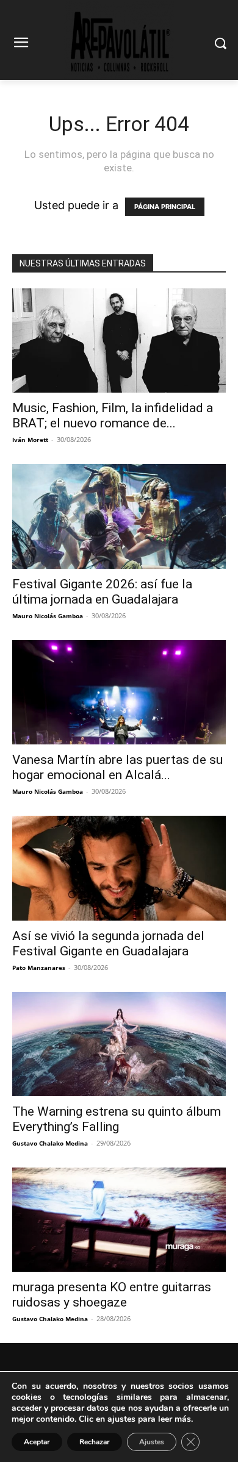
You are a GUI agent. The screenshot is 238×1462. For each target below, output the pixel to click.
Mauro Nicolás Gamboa (47, 616)
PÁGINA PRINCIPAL (164, 206)
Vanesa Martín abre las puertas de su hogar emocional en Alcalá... (117, 767)
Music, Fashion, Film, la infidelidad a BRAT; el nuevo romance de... (112, 415)
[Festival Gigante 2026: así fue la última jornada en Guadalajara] (119, 516)
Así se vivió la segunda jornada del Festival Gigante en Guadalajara (108, 943)
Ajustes (151, 1442)
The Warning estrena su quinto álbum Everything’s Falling (116, 1119)
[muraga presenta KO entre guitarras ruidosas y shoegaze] (119, 1220)
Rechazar (94, 1442)
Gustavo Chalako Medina (50, 1143)
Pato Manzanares (38, 967)
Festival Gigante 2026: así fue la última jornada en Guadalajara (102, 592)
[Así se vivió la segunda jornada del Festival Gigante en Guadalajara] (119, 868)
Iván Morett (30, 439)
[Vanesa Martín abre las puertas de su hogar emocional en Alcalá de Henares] (119, 692)
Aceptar (37, 1442)
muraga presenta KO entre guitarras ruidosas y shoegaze (111, 1295)
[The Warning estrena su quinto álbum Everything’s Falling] (119, 1044)
